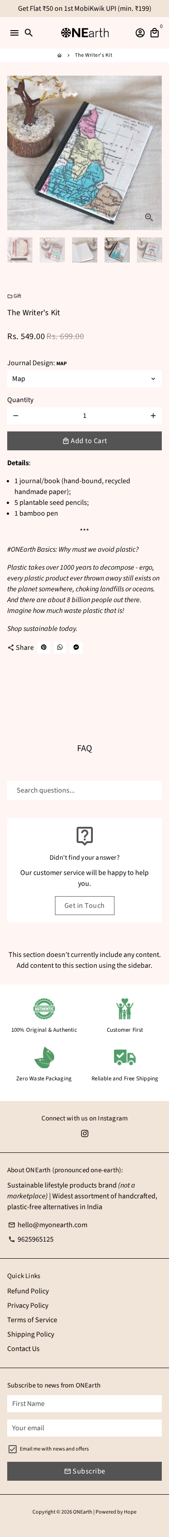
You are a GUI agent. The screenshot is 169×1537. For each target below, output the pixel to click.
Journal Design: (37, 363)
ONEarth (82, 1512)
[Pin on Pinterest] (43, 647)
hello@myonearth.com (47, 1225)
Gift (14, 296)
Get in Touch (84, 906)
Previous (15, 153)
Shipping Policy (30, 1334)
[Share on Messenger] (76, 647)
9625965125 (31, 1239)
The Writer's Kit (93, 55)
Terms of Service (32, 1320)
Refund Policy (28, 1291)
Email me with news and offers (54, 1449)
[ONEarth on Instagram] (84, 1133)
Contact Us (23, 1349)
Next (153, 153)
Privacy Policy (27, 1305)
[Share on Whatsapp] (60, 647)
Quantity (20, 400)
